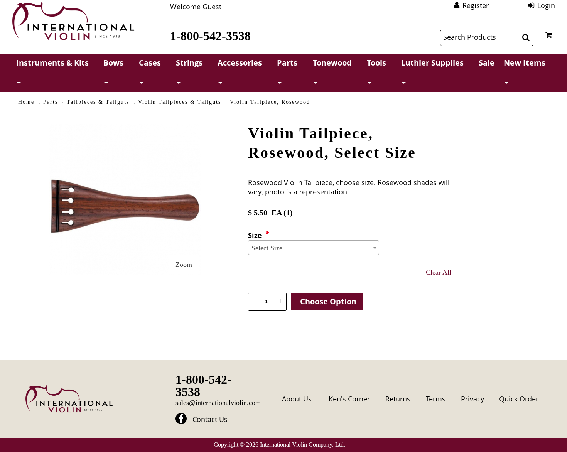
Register (475, 5)
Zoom (184, 264)
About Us (297, 398)
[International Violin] (73, 21)
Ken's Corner (349, 398)
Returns (397, 398)
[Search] (525, 37)
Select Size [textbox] (266, 248)
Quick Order (518, 398)
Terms (436, 398)
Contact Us (210, 419)
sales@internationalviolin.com (218, 402)
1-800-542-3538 (210, 36)
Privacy (472, 398)
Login (546, 5)
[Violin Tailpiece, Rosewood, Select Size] (125, 128)
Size (255, 235)
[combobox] (313, 247)
